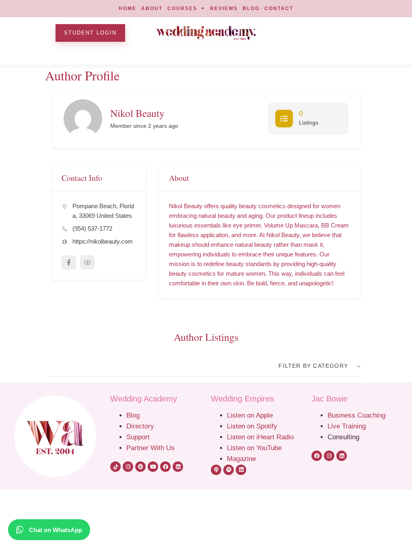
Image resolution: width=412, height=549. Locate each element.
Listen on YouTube (254, 447)
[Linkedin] (178, 466)
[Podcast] (216, 470)
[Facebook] (165, 466)
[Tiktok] (115, 466)
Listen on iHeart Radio (260, 436)
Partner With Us (150, 447)
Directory (140, 426)
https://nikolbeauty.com (102, 241)
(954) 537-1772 (92, 228)
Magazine (241, 458)
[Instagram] (128, 466)
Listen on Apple (251, 415)
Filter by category (313, 366)
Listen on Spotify (252, 426)
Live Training (347, 426)
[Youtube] (153, 466)
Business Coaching (356, 415)
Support (138, 436)
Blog (133, 415)
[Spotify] (228, 470)
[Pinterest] (140, 466)
